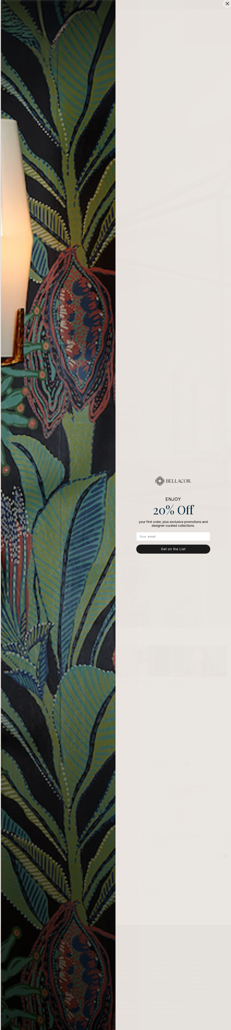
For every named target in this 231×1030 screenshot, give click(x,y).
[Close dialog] (227, 3)
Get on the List (173, 549)
